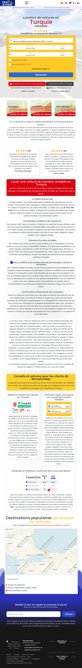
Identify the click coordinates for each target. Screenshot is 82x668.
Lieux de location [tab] (12, 579)
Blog (29, 657)
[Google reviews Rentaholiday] (73, 662)
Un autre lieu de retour (20, 60)
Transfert (16, 654)
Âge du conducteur (21, 64)
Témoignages (35, 659)
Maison (8, 654)
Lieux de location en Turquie (60, 84)
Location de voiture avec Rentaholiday (28, 84)
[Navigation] (26, 3)
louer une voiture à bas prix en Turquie (54, 525)
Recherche (41, 75)
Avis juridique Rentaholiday (15, 661)
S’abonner (69, 614)
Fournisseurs (25, 659)
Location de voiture (28, 654)
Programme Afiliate (12, 659)
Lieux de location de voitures (16, 657)
